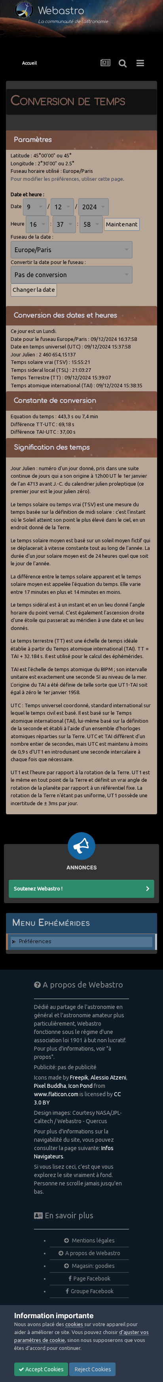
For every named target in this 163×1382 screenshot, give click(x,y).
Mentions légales (93, 1240)
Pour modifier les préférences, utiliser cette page (67, 179)
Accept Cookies (44, 1369)
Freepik (79, 1077)
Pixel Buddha (50, 1086)
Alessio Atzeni (108, 1077)
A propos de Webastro (92, 1253)
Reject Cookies (92, 1369)
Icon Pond (80, 1086)
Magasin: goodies (93, 1266)
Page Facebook (92, 1278)
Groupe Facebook (92, 1291)
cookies (74, 1324)
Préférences (35, 941)
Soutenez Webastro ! (38, 888)
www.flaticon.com (56, 1094)
